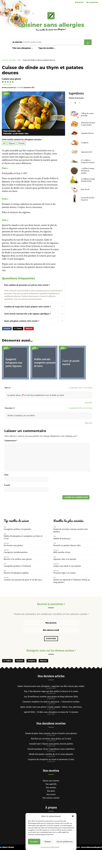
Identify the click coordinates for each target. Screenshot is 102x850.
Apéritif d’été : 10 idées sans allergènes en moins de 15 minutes (51, 712)
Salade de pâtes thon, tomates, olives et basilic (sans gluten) (51, 733)
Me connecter (92, 2)
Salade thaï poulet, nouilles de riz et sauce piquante (51, 754)
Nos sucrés (51, 794)
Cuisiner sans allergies (51, 24)
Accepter (34, 842)
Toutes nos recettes (51, 780)
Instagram (31, 661)
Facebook (7, 328)
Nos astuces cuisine (51, 797)
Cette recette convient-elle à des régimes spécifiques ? (27, 313)
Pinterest (29, 328)
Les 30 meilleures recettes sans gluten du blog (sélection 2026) (51, 696)
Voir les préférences (64, 842)
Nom (6, 474)
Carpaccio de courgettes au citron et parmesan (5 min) (51, 759)
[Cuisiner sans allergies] (51, 15)
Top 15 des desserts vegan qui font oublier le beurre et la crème (51, 691)
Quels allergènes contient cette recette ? (21, 321)
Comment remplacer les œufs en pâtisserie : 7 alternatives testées (51, 701)
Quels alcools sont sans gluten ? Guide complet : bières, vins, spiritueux (51, 707)
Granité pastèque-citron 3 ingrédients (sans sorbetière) (51, 749)
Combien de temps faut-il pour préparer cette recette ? (27, 306)
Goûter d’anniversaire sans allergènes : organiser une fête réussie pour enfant (51, 686)
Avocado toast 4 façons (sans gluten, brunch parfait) (51, 743)
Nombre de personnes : (76, 98)
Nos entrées (51, 787)
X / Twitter (18, 328)
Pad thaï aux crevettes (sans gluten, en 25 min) (51, 738)
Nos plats (51, 791)
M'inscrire (79, 2)
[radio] (3, 82)
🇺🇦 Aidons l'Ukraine (7, 847)
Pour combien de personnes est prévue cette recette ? (27, 285)
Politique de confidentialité (50, 847)
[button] (73, 816)
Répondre (88, 402)
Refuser (48, 842)
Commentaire (10, 440)
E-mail (7, 485)
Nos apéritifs (51, 784)
